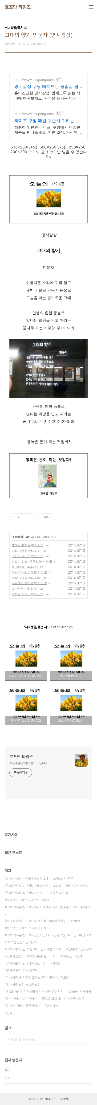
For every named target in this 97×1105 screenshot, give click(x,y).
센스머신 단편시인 (79, 886)
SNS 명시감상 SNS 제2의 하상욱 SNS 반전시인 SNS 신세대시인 (47, 910)
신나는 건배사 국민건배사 (23, 1006)
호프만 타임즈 (18, 7)
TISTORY (50, 1099)
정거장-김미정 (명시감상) (28, 556)
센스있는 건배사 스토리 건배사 (26, 928)
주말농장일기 (15, 921)
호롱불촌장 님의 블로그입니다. (28, 763)
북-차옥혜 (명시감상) (25, 567)
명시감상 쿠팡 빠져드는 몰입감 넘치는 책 (48, 86)
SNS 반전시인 (38, 956)
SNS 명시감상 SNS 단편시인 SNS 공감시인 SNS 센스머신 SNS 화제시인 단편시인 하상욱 (48, 938)
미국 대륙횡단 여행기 (68, 956)
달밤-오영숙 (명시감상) (26, 577)
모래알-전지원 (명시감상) (28, 545)
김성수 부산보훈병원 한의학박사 (27, 879)
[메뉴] (91, 7)
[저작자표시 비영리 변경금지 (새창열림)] (61, 517)
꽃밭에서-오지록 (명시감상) (29, 583)
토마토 (76, 921)
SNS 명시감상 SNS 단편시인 (26, 893)
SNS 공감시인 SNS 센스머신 (26, 963)
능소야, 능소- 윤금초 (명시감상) (32, 561)
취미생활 (17, 536)
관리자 (64, 1099)
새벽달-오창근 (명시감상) (28, 594)
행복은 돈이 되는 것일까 (22, 970)
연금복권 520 (64, 879)
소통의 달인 (14, 956)
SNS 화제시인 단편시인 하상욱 (64, 999)
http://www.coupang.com (34, 80)
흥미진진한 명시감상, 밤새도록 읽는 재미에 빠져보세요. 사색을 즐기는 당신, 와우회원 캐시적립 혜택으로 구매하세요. (48, 95)
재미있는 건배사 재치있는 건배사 (28, 900)
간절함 (56, 963)
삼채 (58, 886)
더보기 (8, 1013)
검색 (87, 1039)
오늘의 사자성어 (80, 992)
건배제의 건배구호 (80, 949)
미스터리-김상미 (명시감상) (29, 572)
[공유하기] (24, 517)
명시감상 (52, 1006)
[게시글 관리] (30, 517)
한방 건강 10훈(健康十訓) (48, 921)
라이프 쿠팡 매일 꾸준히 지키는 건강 (47, 120)
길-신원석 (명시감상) (25, 588)
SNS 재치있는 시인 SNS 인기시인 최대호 (34, 949)
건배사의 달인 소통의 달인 (23, 984)
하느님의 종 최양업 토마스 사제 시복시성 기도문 (38, 977)
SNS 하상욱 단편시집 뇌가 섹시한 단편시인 (35, 992)
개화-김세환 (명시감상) (26, 550)
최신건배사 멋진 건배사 (22, 999)
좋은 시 (29, 536)
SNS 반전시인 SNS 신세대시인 (27, 886)
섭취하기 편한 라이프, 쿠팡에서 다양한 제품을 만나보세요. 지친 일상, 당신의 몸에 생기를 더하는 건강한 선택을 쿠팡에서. (48, 130)
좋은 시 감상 (60, 893)
